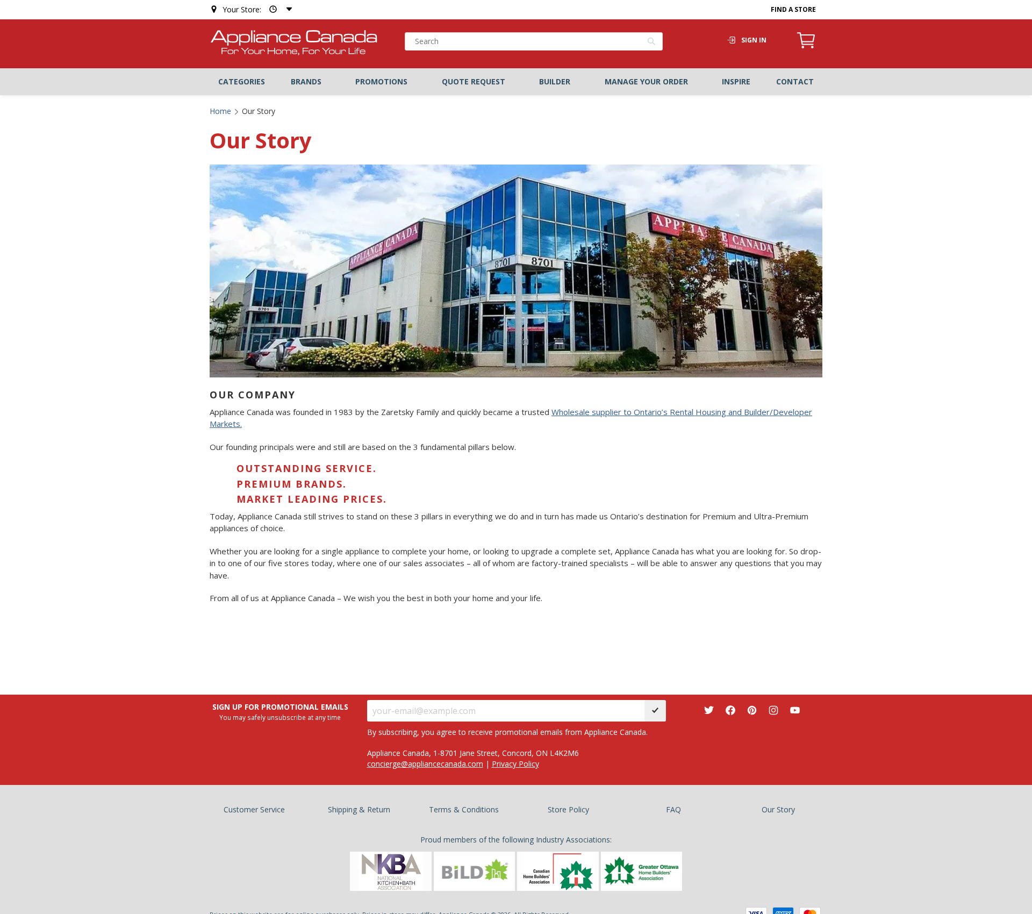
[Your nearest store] (278, 9)
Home (220, 111)
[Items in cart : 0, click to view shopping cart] (806, 47)
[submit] (655, 711)
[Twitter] (709, 710)
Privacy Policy (515, 764)
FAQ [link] (673, 809)
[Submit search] (651, 42)
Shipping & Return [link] (359, 809)
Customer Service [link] (254, 809)
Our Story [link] (778, 809)
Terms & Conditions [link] (464, 809)
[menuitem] (242, 81)
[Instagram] (773, 710)
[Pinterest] (752, 710)
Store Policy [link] (568, 809)
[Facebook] (730, 710)
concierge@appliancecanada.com (425, 764)
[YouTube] (795, 710)
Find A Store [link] (793, 9)
